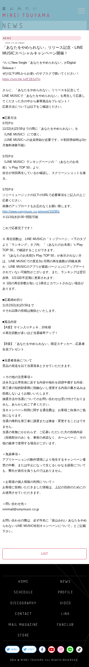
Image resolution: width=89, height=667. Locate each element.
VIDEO (65, 603)
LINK (65, 613)
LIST (44, 554)
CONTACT (23, 613)
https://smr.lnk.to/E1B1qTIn (21, 79)
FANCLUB (65, 624)
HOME (23, 581)
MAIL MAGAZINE (23, 624)
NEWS (65, 581)
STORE (23, 635)
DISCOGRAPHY (23, 603)
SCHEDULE (23, 592)
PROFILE (65, 592)
